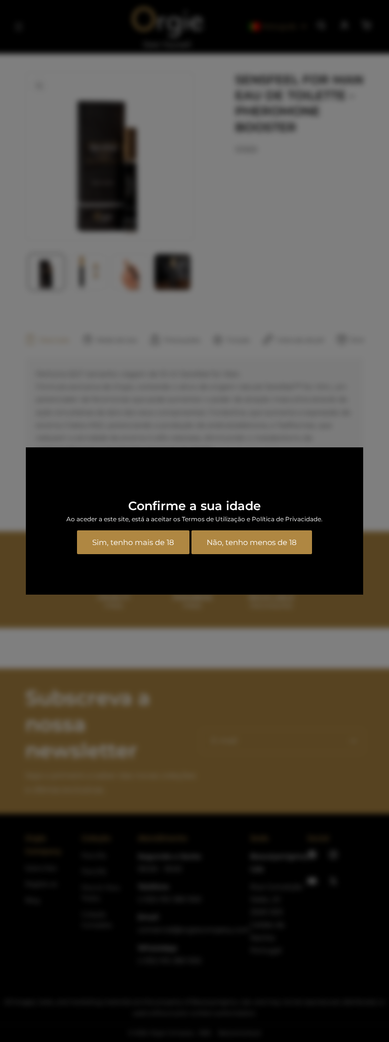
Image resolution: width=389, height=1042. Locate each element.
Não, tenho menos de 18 (252, 542)
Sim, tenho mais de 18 (133, 542)
